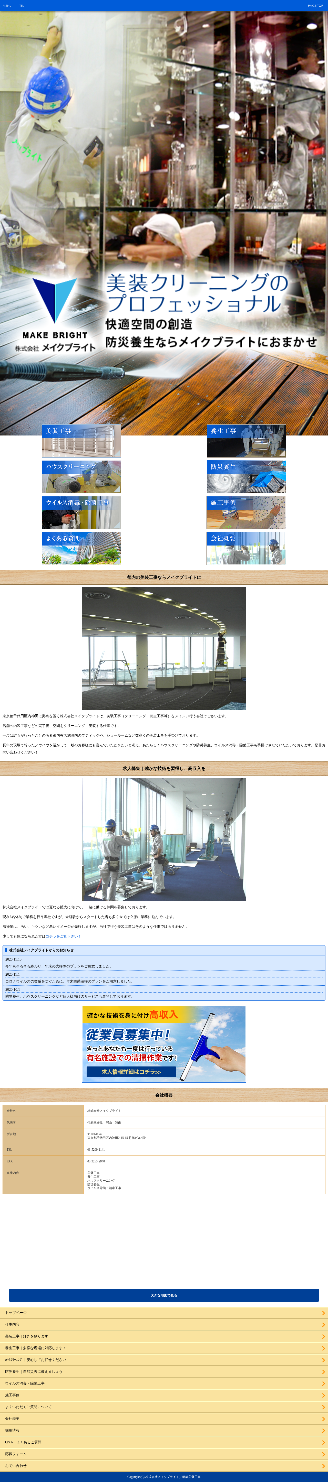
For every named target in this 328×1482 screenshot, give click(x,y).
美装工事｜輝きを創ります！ (28, 1336)
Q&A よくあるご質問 (23, 1442)
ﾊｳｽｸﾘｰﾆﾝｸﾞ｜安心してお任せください (35, 1360)
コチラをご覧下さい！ (63, 936)
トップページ (16, 1313)
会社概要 (164, 1095)
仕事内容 (12, 1324)
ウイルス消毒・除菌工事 (25, 1383)
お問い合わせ (16, 1466)
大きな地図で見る (164, 1295)
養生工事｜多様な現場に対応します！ (35, 1348)
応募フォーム (16, 1454)
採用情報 (12, 1430)
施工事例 (12, 1395)
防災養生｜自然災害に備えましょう (34, 1372)
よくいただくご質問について (28, 1407)
